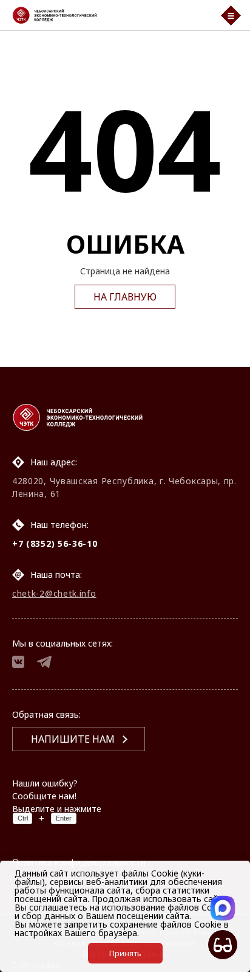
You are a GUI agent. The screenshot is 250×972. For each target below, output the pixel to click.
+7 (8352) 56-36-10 (55, 543)
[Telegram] (44, 663)
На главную (125, 297)
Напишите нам (73, 739)
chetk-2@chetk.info (54, 593)
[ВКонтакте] (18, 663)
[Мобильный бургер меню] (231, 15)
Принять (125, 953)
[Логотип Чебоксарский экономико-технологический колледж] (109, 15)
